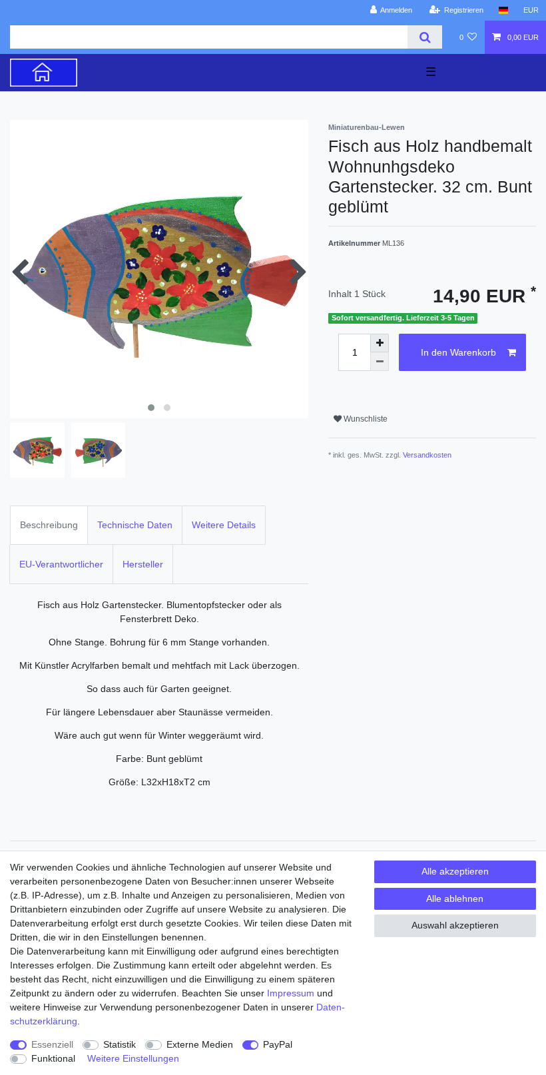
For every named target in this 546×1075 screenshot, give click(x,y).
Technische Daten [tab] (134, 525)
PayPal (277, 1044)
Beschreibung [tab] (49, 525)
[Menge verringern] (379, 361)
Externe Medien (199, 1044)
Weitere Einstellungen (133, 1058)
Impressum (290, 993)
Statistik (119, 1044)
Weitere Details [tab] (224, 525)
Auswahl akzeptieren (455, 925)
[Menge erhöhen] (379, 343)
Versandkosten (427, 455)
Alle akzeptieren (455, 871)
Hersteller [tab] (143, 564)
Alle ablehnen (454, 898)
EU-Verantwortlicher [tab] (61, 564)
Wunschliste (365, 419)
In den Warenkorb (458, 352)
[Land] (503, 10)
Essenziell (52, 1044)
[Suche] (424, 37)
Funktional (53, 1058)
